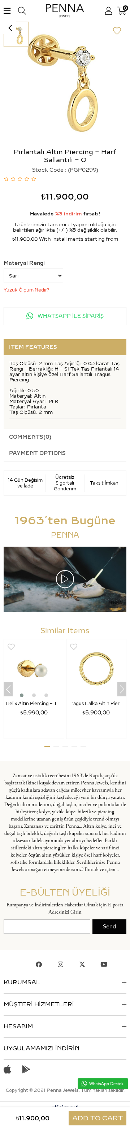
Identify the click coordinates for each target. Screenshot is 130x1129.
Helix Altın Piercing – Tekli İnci (34, 703)
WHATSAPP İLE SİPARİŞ (70, 316)
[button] (21, 695)
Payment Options (37, 453)
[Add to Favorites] (117, 31)
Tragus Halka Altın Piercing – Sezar (96, 703)
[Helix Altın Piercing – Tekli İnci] (34, 669)
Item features (33, 347)
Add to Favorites (11, 647)
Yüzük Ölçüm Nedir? (26, 290)
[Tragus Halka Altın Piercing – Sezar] (96, 669)
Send (109, 926)
